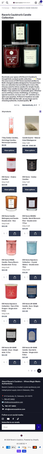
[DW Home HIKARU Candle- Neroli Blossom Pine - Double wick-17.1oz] (31, 203)
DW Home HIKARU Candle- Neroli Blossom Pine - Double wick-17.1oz (31, 219)
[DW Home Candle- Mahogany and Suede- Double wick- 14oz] (11, 203)
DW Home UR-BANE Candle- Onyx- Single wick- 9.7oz (10, 350)
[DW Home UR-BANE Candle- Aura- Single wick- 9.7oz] (31, 291)
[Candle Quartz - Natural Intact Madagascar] (31, 125)
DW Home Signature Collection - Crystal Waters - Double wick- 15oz (30, 263)
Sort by (16, 105)
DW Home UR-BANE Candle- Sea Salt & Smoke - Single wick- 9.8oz (30, 351)
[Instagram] (3, 419)
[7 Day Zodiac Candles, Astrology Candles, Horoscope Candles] (11, 125)
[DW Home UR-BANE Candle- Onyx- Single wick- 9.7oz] (11, 335)
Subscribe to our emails (11, 422)
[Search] (7, 2)
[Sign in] (36, 2)
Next (39, 371)
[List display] (40, 111)
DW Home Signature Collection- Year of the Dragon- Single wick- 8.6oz (10, 307)
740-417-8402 (9, 399)
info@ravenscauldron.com (13, 402)
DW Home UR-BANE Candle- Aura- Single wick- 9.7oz (30, 306)
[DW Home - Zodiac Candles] (31, 164)
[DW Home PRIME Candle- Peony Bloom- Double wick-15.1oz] (11, 247)
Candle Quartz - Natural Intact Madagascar (31, 139)
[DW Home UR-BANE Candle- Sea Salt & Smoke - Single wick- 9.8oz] (31, 335)
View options (9, 150)
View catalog (3, 3)
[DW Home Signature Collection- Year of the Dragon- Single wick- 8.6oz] (11, 291)
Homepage (5, 8)
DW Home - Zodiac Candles (29, 178)
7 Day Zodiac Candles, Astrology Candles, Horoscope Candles (10, 140)
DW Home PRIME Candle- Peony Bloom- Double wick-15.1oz (10, 262)
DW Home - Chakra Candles (9, 178)
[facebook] (13, 419)
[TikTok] (18, 419)
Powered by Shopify (31, 440)
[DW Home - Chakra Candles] (11, 164)
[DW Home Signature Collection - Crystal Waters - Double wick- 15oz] (31, 247)
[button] (7, 231)
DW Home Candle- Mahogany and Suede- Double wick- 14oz (10, 218)
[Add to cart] (15, 233)
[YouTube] (8, 419)
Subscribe (38, 427)
